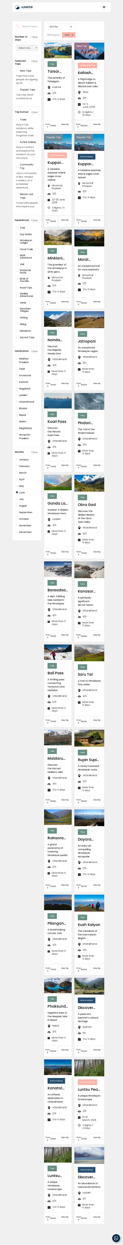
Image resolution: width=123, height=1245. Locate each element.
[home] (24, 7)
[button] (104, 7)
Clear (34, 37)
